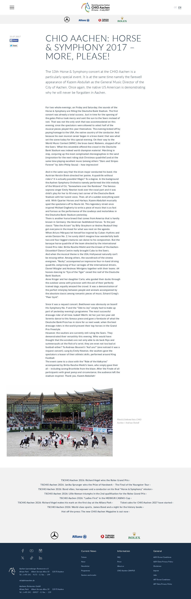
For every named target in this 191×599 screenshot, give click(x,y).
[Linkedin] (40, 558)
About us (120, 566)
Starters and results (88, 575)
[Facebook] (22, 551)
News (83, 562)
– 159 (48, 592)
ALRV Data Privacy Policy (163, 562)
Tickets (84, 557)
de (175, 7)
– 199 (47, 575)
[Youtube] (31, 551)
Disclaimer (157, 566)
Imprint (156, 571)
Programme (85, 571)
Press (119, 562)
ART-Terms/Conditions (161, 580)
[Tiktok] (31, 558)
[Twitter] (22, 558)
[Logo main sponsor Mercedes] (67, 19)
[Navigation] (12, 7)
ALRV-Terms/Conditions (162, 557)
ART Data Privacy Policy (162, 584)
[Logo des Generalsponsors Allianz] (84, 19)
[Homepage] (95, 7)
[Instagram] (40, 551)
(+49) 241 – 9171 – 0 (31, 575)
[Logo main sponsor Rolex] (122, 19)
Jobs (155, 575)
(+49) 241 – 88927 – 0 (32, 592)
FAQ (119, 557)
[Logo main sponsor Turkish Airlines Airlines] (103, 19)
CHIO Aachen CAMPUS (126, 571)
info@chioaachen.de (27, 580)
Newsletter (85, 566)
